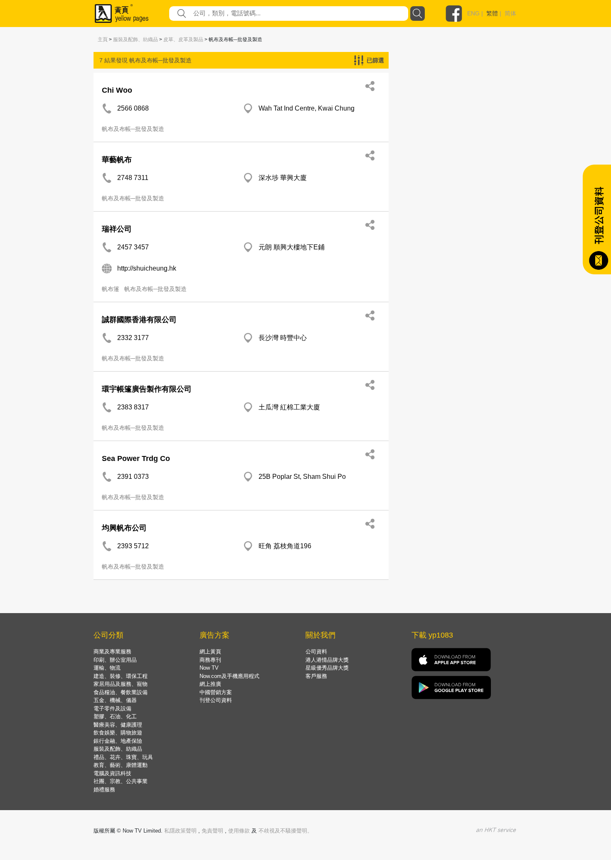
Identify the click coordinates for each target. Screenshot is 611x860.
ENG (473, 13)
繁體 (492, 13)
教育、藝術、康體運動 (121, 765)
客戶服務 (316, 676)
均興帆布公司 (124, 528)
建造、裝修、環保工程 (121, 676)
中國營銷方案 (216, 692)
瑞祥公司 (117, 229)
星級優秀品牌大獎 (327, 668)
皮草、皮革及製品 (183, 39)
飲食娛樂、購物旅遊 (118, 732)
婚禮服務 (104, 789)
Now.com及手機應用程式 (229, 676)
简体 (510, 13)
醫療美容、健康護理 (118, 725)
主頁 (103, 39)
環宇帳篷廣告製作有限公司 (147, 389)
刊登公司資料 (216, 700)
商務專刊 (210, 660)
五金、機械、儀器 (115, 700)
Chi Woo (117, 90)
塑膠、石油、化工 (115, 716)
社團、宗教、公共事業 (121, 781)
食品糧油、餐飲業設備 (121, 692)
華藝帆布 (117, 159)
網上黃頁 (210, 651)
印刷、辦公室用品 (115, 660)
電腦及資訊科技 (112, 773)
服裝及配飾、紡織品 (135, 39)
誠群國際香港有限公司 (139, 319)
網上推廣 (210, 684)
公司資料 (316, 651)
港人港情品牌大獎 (327, 660)
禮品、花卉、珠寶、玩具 (123, 757)
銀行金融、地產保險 (118, 741)
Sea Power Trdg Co (136, 458)
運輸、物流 (107, 668)
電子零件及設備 (112, 708)
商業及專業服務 (112, 651)
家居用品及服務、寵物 (121, 684)
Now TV (209, 668)
